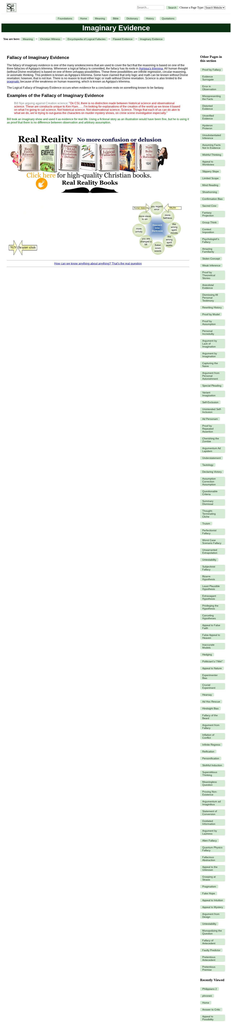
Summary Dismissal (207, 502)
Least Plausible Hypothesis (211, 587)
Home (83, 18)
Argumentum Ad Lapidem (211, 450)
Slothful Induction (212, 765)
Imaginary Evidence (151, 39)
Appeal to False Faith (211, 627)
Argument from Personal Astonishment (210, 375)
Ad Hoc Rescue (211, 701)
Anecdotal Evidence (208, 286)
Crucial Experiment (208, 686)
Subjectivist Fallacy (208, 568)
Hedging (207, 654)
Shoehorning (209, 192)
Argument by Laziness (209, 832)
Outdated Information (208, 822)
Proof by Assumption (209, 323)
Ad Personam (210, 418)
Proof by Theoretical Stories (208, 275)
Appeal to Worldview (208, 163)
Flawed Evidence (122, 39)
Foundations (65, 18)
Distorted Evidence (207, 107)
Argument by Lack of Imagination (209, 343)
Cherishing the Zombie (210, 440)
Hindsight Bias (210, 708)
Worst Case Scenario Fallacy (211, 541)
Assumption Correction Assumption (209, 481)
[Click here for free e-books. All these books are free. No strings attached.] (89, 196)
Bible (116, 18)
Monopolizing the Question (212, 932)
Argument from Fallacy (210, 726)
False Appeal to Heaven (211, 636)
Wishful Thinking (211, 154)
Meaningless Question (209, 783)
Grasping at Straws (209, 878)
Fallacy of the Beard (210, 717)
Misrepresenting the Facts (211, 97)
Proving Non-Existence (209, 793)
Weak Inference (211, 265)
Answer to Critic (211, 1009)
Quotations (168, 18)
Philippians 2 (209, 988)
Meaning (100, 18)
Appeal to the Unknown (210, 868)
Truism (206, 523)
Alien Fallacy (209, 840)
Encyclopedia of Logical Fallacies (86, 39)
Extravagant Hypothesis (209, 597)
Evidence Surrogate (208, 78)
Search (172, 7)
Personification (210, 758)
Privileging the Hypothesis (210, 607)
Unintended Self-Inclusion (211, 410)
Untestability (209, 559)
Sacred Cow (209, 205)
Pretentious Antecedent (208, 958)
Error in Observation (209, 88)
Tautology (207, 464)
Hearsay (207, 694)
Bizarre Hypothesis (208, 578)
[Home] (10, 7)
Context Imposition (208, 231)
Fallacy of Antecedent (208, 942)
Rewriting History (212, 307)
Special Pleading (211, 385)
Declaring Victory (212, 471)
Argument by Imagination (209, 355)
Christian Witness (50, 39)
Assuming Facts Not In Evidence (211, 146)
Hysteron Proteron (207, 127)
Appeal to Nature (212, 668)
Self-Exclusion (210, 402)
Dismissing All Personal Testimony (210, 297)
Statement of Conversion (209, 813)
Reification (208, 751)
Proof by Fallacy (211, 69)
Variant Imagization (209, 394)
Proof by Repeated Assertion (208, 428)
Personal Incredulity (208, 332)
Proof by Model (211, 314)
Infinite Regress (211, 744)
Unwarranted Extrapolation (209, 551)
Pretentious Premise (208, 968)
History (150, 18)
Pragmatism (209, 886)
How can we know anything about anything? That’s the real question (98, 263)
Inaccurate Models (208, 646)
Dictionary (132, 18)
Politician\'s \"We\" (212, 661)
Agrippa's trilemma (151, 68)
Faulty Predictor (211, 950)
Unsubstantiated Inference (211, 137)
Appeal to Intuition (212, 900)
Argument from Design (210, 915)
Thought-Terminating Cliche (209, 513)
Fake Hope (208, 893)
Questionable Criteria (210, 493)
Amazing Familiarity (208, 250)
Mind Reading (210, 185)
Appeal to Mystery (212, 907)
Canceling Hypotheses (209, 617)
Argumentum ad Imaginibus (211, 803)
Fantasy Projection (208, 214)
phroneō (207, 995)
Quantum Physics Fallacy (212, 849)
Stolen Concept (211, 258)
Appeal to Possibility (208, 1018)
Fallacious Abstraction (208, 859)
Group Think (209, 222)
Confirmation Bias (212, 198)
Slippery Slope (210, 171)
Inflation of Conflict (208, 736)
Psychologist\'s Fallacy (210, 240)
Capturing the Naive (210, 365)
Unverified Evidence (208, 117)
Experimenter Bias (210, 676)
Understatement (211, 458)
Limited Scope (210, 178)
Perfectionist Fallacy (209, 532)
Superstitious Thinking (209, 773)
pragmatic (13, 81)
